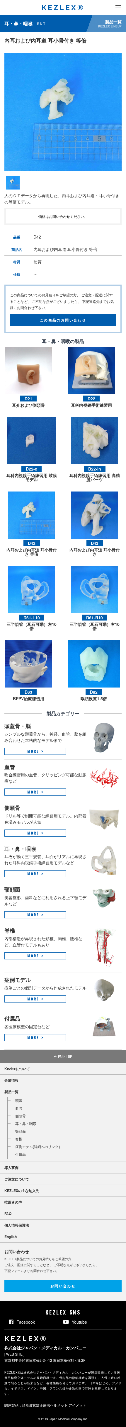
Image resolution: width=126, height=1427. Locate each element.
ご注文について (16, 1179)
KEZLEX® (63, 7)
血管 (18, 1108)
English (10, 1236)
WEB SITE (14, 1353)
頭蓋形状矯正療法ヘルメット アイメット (54, 1405)
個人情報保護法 (16, 1225)
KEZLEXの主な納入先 (21, 1190)
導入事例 (11, 1167)
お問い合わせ (63, 1285)
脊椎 (18, 1138)
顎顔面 (20, 1131)
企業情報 (11, 1080)
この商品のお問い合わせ (63, 319)
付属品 (20, 1154)
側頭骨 (20, 1115)
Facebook (25, 1322)
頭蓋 (18, 1100)
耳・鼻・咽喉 (25, 1123)
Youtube (79, 1322)
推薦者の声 (13, 1202)
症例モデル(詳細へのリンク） (38, 1146)
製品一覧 (11, 1091)
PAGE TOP (65, 1056)
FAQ (7, 1213)
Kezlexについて (17, 1068)
